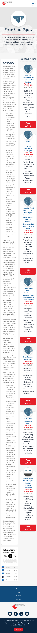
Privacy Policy (22, 625)
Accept (18, 629)
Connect (18, 592)
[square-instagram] (16, 614)
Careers (18, 589)
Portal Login (18, 599)
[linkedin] (27, 614)
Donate (18, 596)
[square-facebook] (10, 614)
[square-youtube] (21, 614)
